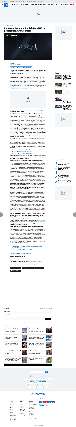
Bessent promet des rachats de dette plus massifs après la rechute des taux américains (26, 261)
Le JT (21, 401)
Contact (30, 411)
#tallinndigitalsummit (27, 246)
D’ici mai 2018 (13, 216)
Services (21, 398)
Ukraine (40, 386)
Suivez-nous (22, 406)
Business (27, 4)
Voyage (32, 4)
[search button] (38, 1)
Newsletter (42, 405)
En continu (13, 4)
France (44, 378)
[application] (28, 46)
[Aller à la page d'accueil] (6, 5)
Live (72, 4)
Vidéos (52, 4)
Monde (22, 4)
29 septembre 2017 (28, 153)
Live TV (21, 400)
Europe (18, 4)
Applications (22, 407)
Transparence (31, 410)
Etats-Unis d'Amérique (41, 381)
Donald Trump (47, 384)
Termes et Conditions (33, 404)
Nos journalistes (13, 415)
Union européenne (39, 267)
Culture (40, 4)
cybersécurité (18, 155)
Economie (11, 25)
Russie (50, 378)
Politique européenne (15, 267)
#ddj (37, 246)
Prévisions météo (23, 403)
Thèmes (11, 398)
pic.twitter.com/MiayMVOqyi (18, 247)
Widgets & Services (23, 411)
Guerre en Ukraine (36, 378)
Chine (46, 386)
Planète (44, 4)
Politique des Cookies (33, 405)
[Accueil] (4, 25)
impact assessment (24, 209)
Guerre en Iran (27, 378)
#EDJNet (34, 246)
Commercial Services (33, 402)
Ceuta (40, 384)
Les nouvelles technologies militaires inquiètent (18, 258)
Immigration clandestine (31, 384)
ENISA (15, 169)
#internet (40, 246)
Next (36, 4)
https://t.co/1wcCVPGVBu (26, 151)
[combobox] (43, 1)
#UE (29, 244)
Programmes (12, 413)
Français (5, 1)
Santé (48, 4)
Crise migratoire (32, 386)
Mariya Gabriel (28, 84)
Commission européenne (27, 267)
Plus (30, 398)
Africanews (22, 413)
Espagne (32, 381)
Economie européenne (15, 270)
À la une (57, 73)
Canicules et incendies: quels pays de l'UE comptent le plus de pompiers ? (23, 264)
